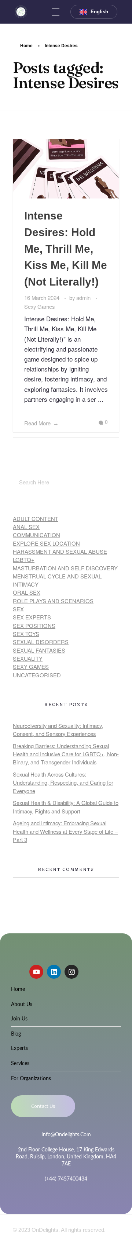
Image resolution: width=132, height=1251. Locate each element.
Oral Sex (26, 592)
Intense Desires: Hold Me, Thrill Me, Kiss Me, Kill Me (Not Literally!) (65, 249)
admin (84, 297)
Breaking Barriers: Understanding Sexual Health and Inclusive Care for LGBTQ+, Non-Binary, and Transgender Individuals (66, 754)
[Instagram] (71, 972)
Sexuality (28, 658)
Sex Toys (26, 633)
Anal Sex (26, 527)
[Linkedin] (54, 972)
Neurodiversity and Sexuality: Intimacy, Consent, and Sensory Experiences (58, 729)
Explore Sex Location (46, 543)
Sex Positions (34, 625)
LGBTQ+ (23, 559)
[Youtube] (36, 972)
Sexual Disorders (41, 642)
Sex (18, 609)
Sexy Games (39, 306)
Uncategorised (37, 675)
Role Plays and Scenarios (53, 601)
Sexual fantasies (39, 650)
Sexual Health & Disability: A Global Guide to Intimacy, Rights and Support (65, 807)
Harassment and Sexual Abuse (60, 551)
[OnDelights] (21, 12)
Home (26, 45)
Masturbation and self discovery (65, 568)
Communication (36, 535)
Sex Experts (32, 617)
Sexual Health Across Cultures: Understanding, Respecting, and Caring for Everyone (63, 782)
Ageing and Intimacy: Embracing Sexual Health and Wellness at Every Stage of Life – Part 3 (65, 831)
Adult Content (35, 518)
